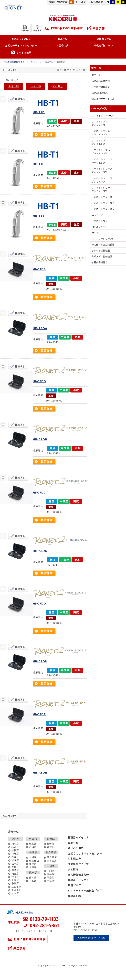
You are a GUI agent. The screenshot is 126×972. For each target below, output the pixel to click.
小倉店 (15, 847)
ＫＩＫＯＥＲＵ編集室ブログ (85, 890)
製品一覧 (63, 38)
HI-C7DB (39, 381)
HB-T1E (38, 164)
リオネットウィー (101, 221)
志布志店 (52, 861)
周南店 (50, 877)
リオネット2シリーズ (103, 115)
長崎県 (33, 852)
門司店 (15, 844)
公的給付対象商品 (101, 87)
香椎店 (15, 867)
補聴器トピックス (78, 879)
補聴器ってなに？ (21, 38)
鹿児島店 (52, 857)
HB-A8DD (40, 661)
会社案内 (73, 869)
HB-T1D (39, 112)
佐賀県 (33, 838)
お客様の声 (62, 45)
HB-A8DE (40, 772)
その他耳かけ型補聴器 (103, 244)
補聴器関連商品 (100, 93)
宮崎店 (50, 844)
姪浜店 (15, 877)
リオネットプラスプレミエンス (101, 142)
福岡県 (15, 838)
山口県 (51, 865)
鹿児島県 (51, 852)
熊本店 (33, 877)
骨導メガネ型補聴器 (102, 256)
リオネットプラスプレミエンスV (101, 151)
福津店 (15, 863)
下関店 (50, 871)
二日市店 (16, 887)
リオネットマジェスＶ (103, 209)
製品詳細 (44, 135)
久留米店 (16, 890)
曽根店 (15, 850)
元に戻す (58, 86)
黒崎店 (15, 857)
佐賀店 (33, 844)
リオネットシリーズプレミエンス (102, 180)
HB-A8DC (40, 551)
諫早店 (33, 864)
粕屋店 (15, 873)
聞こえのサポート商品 (103, 98)
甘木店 (15, 893)
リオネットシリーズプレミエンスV (102, 189)
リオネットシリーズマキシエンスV (102, 170)
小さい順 (36, 86)
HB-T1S (38, 215)
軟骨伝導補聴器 (100, 262)
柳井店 (50, 874)
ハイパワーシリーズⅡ (102, 238)
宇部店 (50, 881)
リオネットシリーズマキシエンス (102, 161)
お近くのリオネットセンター (21, 45)
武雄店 (33, 847)
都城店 (50, 847)
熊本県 (33, 872)
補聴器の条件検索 (101, 81)
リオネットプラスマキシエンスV (101, 133)
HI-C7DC (39, 492)
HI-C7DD (39, 603)
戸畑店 (15, 854)
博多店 (15, 870)
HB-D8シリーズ (100, 226)
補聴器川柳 (74, 896)
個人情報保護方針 (78, 874)
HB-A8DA (40, 328)
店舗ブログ (74, 885)
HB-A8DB (40, 439)
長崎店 (33, 857)
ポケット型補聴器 (101, 250)
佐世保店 (34, 861)
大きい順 (13, 86)
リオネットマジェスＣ (103, 203)
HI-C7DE (39, 714)
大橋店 (15, 880)
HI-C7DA (39, 269)
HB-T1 (95, 232)
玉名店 (33, 881)
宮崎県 (51, 838)
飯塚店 (15, 860)
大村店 (33, 867)
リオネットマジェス (102, 197)
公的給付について (104, 45)
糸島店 (15, 883)
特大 (83, 2)
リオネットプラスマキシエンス (101, 123)
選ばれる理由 (104, 38)
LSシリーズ (98, 214)
